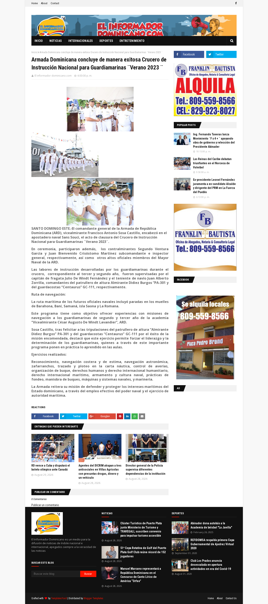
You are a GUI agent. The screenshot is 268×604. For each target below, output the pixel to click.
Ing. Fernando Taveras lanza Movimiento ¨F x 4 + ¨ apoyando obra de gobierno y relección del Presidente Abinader (214, 140)
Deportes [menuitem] (106, 40)
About (44, 3)
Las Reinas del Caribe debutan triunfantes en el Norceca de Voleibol (212, 163)
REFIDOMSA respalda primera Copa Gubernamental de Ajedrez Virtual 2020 (212, 544)
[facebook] (235, 3)
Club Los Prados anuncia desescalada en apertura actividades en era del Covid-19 (211, 565)
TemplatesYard (59, 598)
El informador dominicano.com (53, 75)
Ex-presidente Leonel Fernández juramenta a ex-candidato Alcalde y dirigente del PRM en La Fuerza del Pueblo (214, 186)
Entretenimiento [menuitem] (132, 40)
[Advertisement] (200, 422)
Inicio (34, 52)
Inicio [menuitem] (39, 40)
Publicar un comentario (45, 505)
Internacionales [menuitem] (80, 40)
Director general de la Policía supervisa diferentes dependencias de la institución (145, 469)
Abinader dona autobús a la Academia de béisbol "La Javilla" (211, 525)
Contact (55, 3)
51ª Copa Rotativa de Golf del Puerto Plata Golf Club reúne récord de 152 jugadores (143, 552)
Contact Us (231, 598)
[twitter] (221, 54)
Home (34, 3)
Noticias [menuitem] (55, 40)
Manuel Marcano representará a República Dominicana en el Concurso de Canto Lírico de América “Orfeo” (140, 575)
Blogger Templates (93, 598)
